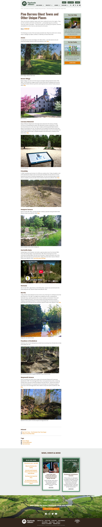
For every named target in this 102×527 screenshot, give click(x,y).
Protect (48, 5)
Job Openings (61, 520)
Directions (52, 522)
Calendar (77, 2)
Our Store (47, 520)
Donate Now (72, 37)
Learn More (72, 62)
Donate (64, 2)
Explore (64, 5)
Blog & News (70, 2)
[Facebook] (73, 5)
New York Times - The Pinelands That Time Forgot (34, 432)
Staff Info (54, 520)
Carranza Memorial (27, 442)
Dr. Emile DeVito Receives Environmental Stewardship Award (31, 482)
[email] (27, 29)
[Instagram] (75, 5)
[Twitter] (77, 5)
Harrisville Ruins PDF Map (39, 258)
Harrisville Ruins (26, 444)
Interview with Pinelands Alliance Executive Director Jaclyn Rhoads (31, 472)
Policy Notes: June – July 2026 (31, 463)
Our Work (39, 5)
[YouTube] (79, 5)
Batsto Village (25, 441)
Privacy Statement (47, 523)
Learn (56, 5)
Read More (51, 487)
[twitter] (28, 29)
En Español (45, 522)
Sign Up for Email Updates (51, 508)
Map (48, 41)
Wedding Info (56, 523)
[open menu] (43, 5)
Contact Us (40, 520)
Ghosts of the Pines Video (28, 433)
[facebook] (25, 29)
